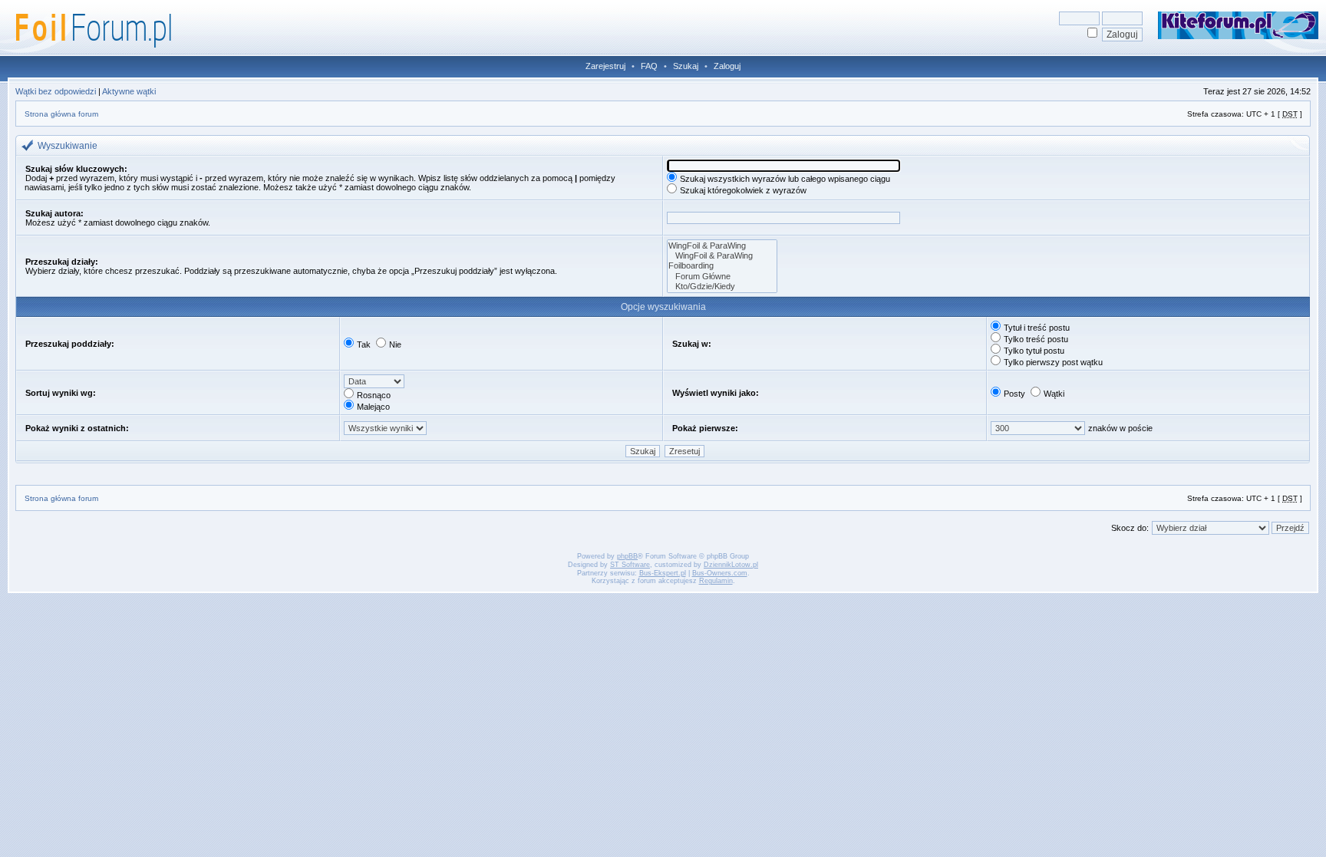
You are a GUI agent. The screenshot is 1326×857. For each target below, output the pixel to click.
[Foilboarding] (722, 266)
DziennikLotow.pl (731, 565)
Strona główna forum (61, 114)
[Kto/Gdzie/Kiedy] (722, 287)
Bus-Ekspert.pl (662, 573)
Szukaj (685, 66)
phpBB (627, 556)
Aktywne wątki (129, 91)
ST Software (630, 565)
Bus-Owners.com (719, 573)
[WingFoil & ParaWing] (722, 246)
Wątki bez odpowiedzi (55, 91)
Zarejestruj (605, 66)
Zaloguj (727, 66)
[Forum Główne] (722, 277)
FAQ (649, 66)
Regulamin (716, 581)
